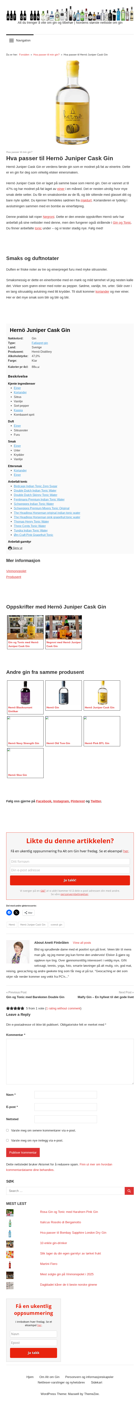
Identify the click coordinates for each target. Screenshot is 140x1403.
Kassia (18, 410)
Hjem (30, 1377)
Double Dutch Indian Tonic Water (35, 490)
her (125, 851)
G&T (43, 890)
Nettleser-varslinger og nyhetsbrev (61, 1382)
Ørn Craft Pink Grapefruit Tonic (33, 534)
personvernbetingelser (74, 894)
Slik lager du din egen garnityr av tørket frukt (70, 1253)
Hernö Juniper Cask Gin (32, 924)
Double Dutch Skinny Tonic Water (35, 494)
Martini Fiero (48, 1264)
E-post (12, 1107)
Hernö (12, 924)
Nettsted (12, 1119)
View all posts (82, 942)
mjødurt (86, 200)
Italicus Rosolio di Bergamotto (60, 1222)
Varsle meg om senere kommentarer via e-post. (43, 1130)
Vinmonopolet (16, 571)
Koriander (20, 392)
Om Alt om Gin (49, 1377)
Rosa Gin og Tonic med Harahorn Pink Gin (69, 1212)
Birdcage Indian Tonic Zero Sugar (35, 486)
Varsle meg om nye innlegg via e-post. (37, 1140)
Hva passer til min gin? (19, 152)
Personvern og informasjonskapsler (89, 1377)
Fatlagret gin (40, 343)
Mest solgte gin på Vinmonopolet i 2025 (67, 1274)
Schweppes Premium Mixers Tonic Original (41, 508)
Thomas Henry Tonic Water (31, 521)
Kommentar (15, 1035)
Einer (17, 388)
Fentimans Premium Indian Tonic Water (39, 499)
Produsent (13, 577)
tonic (38, 228)
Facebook (43, 801)
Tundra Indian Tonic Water (31, 530)
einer (61, 189)
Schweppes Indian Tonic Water (34, 503)
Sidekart (96, 1382)
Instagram (61, 801)
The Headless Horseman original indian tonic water (47, 512)
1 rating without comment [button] (63, 1008)
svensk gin (56, 924)
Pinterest (78, 801)
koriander (102, 291)
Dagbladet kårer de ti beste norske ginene (68, 1284)
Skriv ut (17, 548)
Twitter (96, 801)
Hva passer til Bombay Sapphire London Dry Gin (73, 1232)
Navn (11, 1094)
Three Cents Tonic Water (30, 526)
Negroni (48, 217)
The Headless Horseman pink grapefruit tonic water (47, 517)
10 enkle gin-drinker (53, 1243)
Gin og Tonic (122, 222)
